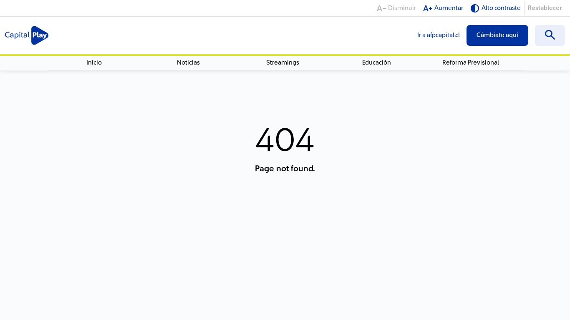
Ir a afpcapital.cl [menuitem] (438, 35)
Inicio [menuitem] (94, 63)
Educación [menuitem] (376, 63)
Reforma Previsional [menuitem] (470, 63)
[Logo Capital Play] (26, 35)
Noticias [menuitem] (188, 63)
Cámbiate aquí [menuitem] (497, 35)
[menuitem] (550, 35)
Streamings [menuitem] (282, 63)
